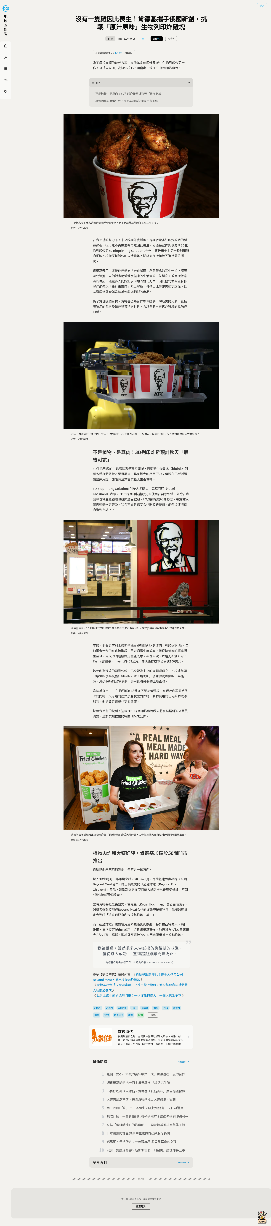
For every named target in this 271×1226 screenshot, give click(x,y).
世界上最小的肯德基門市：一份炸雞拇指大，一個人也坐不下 (139, 995)
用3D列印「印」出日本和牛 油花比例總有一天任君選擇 (145, 1108)
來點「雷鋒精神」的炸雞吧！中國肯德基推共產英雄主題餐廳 (147, 1124)
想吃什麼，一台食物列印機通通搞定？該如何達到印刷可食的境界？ (147, 1116)
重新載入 (141, 1206)
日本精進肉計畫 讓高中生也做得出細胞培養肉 (138, 1133)
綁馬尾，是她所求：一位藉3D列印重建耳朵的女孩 (141, 1141)
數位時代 (118, 53)
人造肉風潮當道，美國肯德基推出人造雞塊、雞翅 (141, 1099)
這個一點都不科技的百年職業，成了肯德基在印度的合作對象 (147, 1074)
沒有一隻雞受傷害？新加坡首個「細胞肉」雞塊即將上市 (146, 1150)
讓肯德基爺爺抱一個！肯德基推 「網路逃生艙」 (140, 1082)
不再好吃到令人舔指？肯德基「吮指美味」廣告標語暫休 (146, 1091)
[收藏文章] (143, 38)
